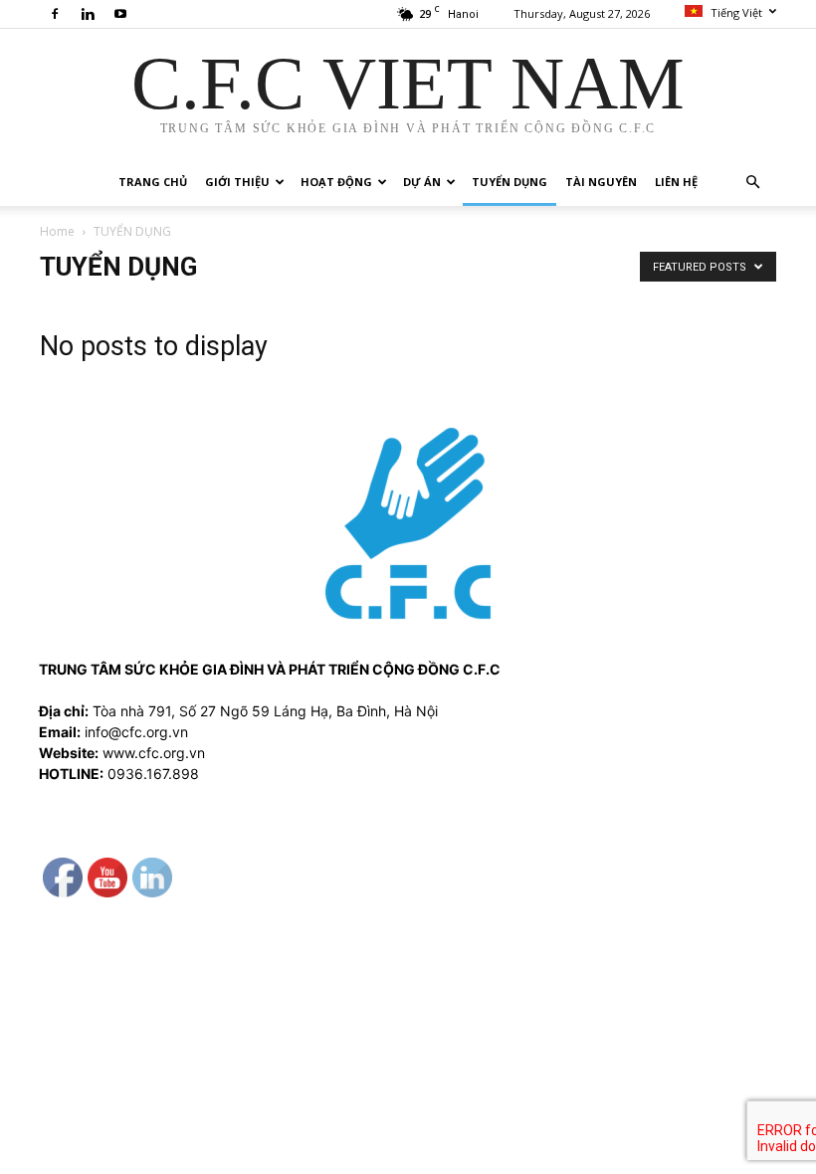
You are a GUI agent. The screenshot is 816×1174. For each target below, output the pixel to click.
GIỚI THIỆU (237, 181)
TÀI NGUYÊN (601, 181)
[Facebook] (55, 14)
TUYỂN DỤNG (509, 181)
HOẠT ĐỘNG (336, 181)
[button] (752, 182)
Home (57, 231)
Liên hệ (676, 181)
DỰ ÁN (422, 181)
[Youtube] (120, 14)
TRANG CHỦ (152, 181)
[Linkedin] (87, 14)
